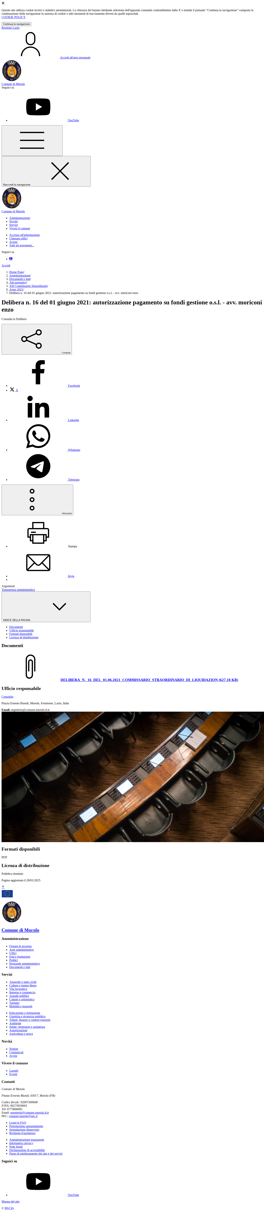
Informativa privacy (21, 1143)
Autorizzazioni (18, 1030)
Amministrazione (19, 275)
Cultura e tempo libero (23, 985)
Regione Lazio (11, 27)
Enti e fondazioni (19, 956)
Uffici (12, 953)
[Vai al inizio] (3, 887)
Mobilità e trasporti (20, 1006)
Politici (13, 960)
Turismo (14, 1002)
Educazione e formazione (24, 1013)
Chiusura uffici (18, 238)
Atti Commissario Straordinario (28, 286)
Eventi (13, 1074)
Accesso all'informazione (24, 235)
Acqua (13, 242)
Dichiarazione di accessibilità (27, 1150)
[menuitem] (44, 385)
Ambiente (15, 1023)
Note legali (16, 1146)
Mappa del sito (11, 1201)
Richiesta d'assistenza (22, 1133)
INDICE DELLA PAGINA (17, 620)
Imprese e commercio (22, 992)
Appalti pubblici (19, 995)
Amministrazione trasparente (26, 1139)
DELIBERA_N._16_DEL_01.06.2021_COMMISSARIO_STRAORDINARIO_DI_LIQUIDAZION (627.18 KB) (149, 680)
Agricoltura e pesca (21, 1033)
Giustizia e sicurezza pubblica (27, 1016)
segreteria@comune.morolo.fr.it (29, 1112)
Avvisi (13, 1055)
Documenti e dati (19, 279)
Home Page (16, 272)
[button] (19, 218)
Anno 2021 (16, 289)
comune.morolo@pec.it (23, 1116)
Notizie (13, 1048)
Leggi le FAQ (17, 1122)
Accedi (6, 265)
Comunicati (16, 1052)
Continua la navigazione (16, 24)
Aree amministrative (21, 949)
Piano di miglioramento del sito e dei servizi (35, 1153)
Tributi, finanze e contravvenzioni (29, 1019)
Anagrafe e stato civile (23, 982)
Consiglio (7, 696)
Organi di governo (20, 946)
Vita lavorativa (18, 989)
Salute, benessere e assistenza (27, 1026)
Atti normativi (17, 282)
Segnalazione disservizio (24, 1129)
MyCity (9, 1208)
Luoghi (13, 1070)
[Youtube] (10, 259)
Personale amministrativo (24, 963)
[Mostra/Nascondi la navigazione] (32, 140)
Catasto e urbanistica (21, 999)
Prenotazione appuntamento (26, 1126)
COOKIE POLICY (14, 17)
